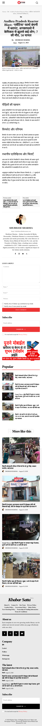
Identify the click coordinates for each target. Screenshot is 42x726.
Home (4, 12)
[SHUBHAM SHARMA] (21, 219)
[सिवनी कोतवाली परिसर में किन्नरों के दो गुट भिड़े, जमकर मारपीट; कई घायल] (7, 376)
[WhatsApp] (27, 76)
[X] (17, 76)
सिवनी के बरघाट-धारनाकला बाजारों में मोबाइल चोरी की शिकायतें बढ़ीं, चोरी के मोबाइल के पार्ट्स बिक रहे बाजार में (27, 386)
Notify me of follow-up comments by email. (18, 304)
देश (8, 12)
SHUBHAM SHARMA (22, 40)
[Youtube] (22, 633)
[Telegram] (32, 76)
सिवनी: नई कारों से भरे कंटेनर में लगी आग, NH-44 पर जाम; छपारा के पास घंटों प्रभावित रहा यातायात (27, 416)
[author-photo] (3, 471)
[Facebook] (12, 76)
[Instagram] (19, 253)
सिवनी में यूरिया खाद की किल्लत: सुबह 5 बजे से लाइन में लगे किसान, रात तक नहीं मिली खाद (20, 582)
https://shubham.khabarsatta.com (21, 231)
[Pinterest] (22, 76)
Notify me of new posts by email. (15, 306)
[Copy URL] (37, 76)
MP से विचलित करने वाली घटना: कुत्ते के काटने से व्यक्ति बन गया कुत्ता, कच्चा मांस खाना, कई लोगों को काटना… (30, 202)
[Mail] (23, 253)
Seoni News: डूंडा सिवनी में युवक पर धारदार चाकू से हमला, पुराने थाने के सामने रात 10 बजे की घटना (27, 396)
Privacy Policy (23, 334)
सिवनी (3, 673)
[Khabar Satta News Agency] (21, 2)
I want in (19, 329)
